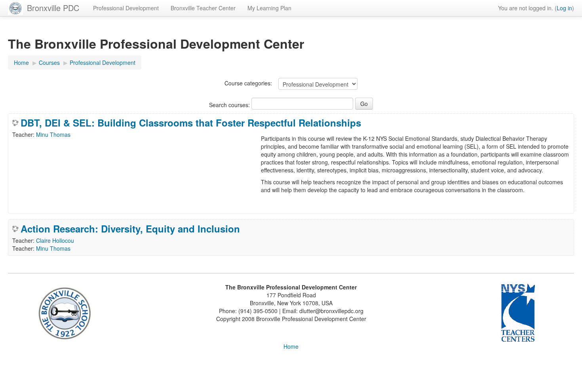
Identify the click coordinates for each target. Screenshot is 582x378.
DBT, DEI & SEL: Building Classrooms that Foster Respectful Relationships (191, 122)
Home (291, 346)
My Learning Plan (269, 8)
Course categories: (248, 83)
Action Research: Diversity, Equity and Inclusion (130, 228)
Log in (564, 8)
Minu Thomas (53, 134)
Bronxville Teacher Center (203, 8)
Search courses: (230, 105)
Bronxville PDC (53, 7)
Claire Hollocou (55, 240)
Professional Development (126, 8)
